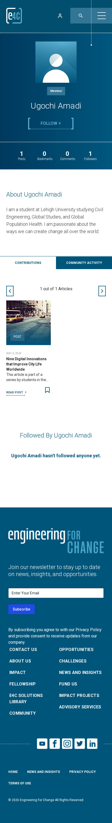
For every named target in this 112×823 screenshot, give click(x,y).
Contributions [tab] (28, 263)
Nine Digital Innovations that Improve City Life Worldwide (26, 364)
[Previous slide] (10, 291)
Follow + (51, 123)
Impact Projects (79, 695)
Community (22, 713)
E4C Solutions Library (26, 698)
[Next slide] (102, 291)
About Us (20, 661)
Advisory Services (80, 706)
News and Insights (80, 672)
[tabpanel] (56, 341)
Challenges (72, 661)
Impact (17, 672)
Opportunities (76, 649)
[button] (101, 15)
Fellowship (22, 684)
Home (13, 772)
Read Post (15, 392)
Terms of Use (19, 783)
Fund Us (68, 684)
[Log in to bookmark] (47, 390)
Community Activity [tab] (84, 263)
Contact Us (23, 649)
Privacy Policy (82, 772)
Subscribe (21, 609)
